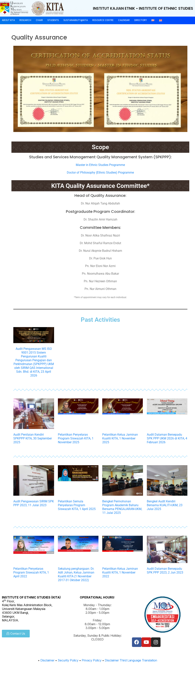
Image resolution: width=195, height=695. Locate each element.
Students (53, 20)
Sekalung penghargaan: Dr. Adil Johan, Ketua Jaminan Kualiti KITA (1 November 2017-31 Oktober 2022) (76, 574)
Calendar (124, 20)
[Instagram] (156, 642)
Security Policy (68, 660)
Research (25, 20)
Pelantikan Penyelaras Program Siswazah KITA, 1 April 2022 (31, 572)
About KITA (8, 20)
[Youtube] (146, 642)
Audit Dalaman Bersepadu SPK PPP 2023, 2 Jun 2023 (165, 570)
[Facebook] (136, 642)
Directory (140, 20)
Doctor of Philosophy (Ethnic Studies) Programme (100, 172)
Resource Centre (102, 20)
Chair (39, 20)
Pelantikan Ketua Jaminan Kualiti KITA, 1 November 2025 (120, 438)
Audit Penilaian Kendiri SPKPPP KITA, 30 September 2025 (32, 438)
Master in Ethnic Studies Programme (100, 165)
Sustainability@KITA (75, 20)
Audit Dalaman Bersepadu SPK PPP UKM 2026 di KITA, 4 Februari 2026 (167, 438)
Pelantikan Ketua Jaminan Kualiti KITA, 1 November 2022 (120, 572)
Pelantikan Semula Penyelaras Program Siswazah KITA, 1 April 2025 (77, 505)
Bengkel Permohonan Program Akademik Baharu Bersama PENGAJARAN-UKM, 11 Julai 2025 (122, 507)
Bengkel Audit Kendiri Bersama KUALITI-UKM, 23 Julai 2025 (164, 505)
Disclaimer (47, 660)
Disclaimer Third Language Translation (131, 660)
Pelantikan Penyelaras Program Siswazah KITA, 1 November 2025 (76, 438)
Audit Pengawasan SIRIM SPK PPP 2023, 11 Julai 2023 (33, 503)
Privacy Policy (91, 660)
